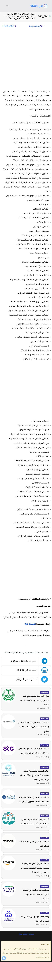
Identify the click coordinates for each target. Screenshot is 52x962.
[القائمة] (7, 6)
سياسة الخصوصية (26, 934)
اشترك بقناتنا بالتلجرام (23, 661)
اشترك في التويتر (27, 679)
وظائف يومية (34, 26)
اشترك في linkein (26, 670)
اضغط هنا (30, 624)
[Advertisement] (26, 59)
